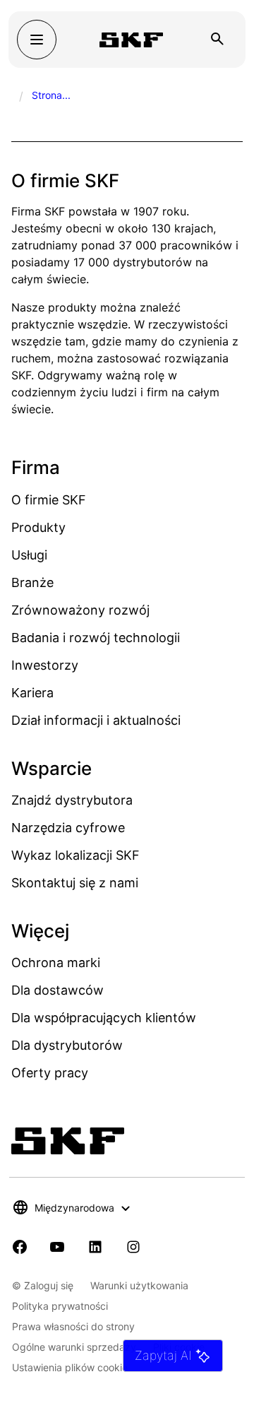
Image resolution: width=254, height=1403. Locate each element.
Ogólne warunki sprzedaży (74, 1347)
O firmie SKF (48, 499)
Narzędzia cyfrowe (68, 827)
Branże (32, 582)
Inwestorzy (44, 665)
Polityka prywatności (60, 1306)
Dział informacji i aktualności (96, 720)
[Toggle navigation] (36, 39)
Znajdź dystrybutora (72, 800)
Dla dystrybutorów (67, 1045)
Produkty (38, 527)
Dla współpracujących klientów (103, 1017)
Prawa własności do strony (73, 1326)
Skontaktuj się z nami (74, 882)
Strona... (51, 95)
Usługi (29, 554)
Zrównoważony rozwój (80, 610)
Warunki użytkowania (139, 1285)
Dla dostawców (57, 990)
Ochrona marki (55, 962)
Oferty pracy (49, 1072)
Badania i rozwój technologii (95, 637)
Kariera (32, 692)
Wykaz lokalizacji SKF (75, 855)
